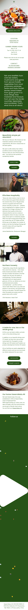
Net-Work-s (7, 608)
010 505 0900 (18, 604)
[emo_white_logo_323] (14, 5)
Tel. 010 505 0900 (14, 65)
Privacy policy (16, 608)
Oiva (22, 608)
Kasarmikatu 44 (14, 40)
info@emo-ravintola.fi (14, 67)
